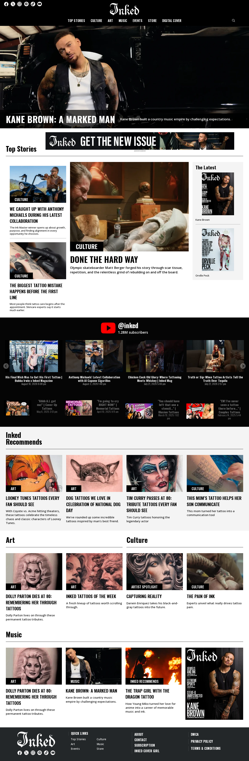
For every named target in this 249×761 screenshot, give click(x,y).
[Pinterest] (26, 4)
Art (110, 20)
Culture (96, 20)
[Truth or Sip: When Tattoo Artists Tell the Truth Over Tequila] (215, 356)
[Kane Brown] (218, 198)
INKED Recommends (144, 681)
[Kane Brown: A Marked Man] (124, 76)
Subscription (144, 745)
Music (123, 20)
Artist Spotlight (144, 586)
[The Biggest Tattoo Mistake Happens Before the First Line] (38, 260)
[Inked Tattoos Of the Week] (94, 571)
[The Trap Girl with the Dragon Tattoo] (153, 666)
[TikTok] (33, 4)
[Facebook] (6, 4)
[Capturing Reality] (154, 571)
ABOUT (139, 734)
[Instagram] (19, 4)
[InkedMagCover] (214, 683)
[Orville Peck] (218, 252)
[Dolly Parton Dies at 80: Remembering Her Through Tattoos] (34, 571)
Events (137, 20)
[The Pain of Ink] (215, 571)
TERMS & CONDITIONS (206, 748)
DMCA (195, 734)
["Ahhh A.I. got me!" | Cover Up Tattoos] (17, 407)
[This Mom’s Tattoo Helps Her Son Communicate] (215, 473)
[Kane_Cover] (140, 140)
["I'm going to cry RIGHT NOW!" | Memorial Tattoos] (78, 407)
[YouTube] (39, 4)
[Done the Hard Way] (129, 206)
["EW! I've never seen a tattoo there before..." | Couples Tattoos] (200, 411)
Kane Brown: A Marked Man (60, 119)
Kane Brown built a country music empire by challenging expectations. (175, 119)
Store (152, 20)
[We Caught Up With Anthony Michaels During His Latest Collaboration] (38, 184)
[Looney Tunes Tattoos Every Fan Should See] (34, 473)
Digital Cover (171, 20)
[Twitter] (13, 4)
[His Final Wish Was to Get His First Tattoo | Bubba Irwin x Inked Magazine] (33, 356)
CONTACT (140, 739)
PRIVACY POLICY (202, 741)
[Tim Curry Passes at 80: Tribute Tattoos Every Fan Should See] (154, 473)
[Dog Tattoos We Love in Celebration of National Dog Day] (94, 473)
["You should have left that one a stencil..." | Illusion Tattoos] (139, 411)
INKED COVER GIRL (147, 751)
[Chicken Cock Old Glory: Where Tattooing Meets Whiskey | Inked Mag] (154, 356)
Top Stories (76, 20)
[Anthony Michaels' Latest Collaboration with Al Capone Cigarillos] (94, 356)
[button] (6, 366)
